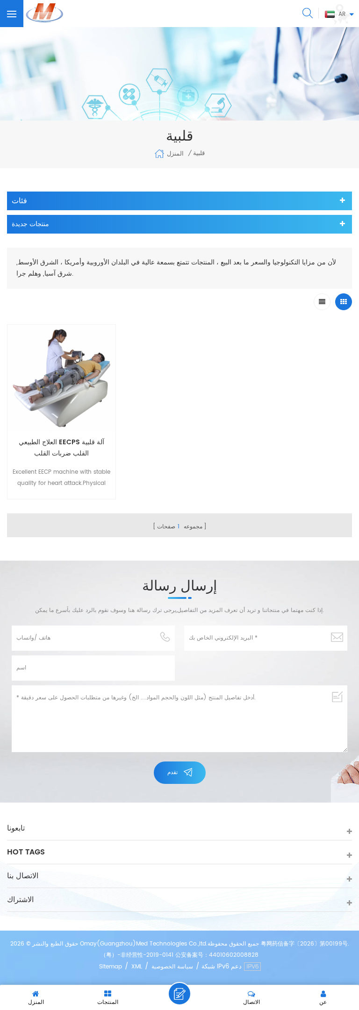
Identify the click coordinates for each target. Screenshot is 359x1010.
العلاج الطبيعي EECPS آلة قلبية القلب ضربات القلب (61, 448)
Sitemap (110, 966)
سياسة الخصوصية (172, 966)
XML (136, 966)
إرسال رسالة (179, 993)
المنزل (175, 154)
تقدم (172, 772)
